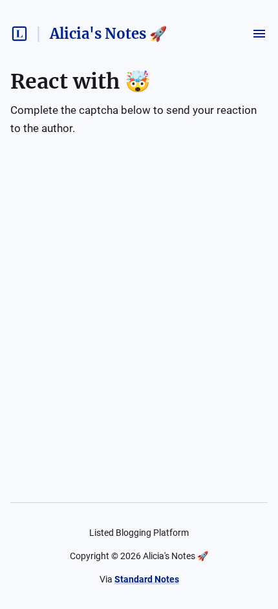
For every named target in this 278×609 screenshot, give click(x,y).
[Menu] (259, 33)
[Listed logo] (19, 34)
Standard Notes (146, 579)
